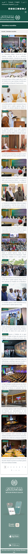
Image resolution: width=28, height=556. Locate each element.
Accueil (3, 31)
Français (10, 2)
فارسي (16, 4)
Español (11, 4)
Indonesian (5, 4)
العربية (3, 2)
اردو (24, 2)
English (17, 2)
